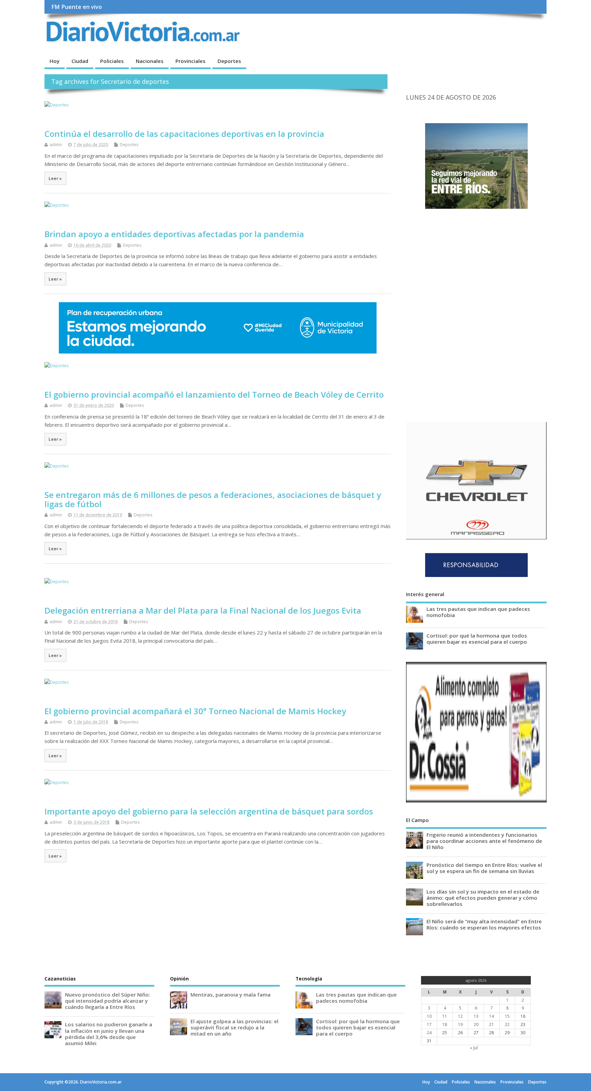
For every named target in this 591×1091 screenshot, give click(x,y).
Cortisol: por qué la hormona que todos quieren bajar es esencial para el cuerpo (476, 638)
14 (491, 1016)
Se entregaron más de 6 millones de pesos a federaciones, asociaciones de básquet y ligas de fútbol (212, 499)
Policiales (112, 60)
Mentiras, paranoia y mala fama (231, 994)
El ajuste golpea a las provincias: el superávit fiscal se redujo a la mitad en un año (234, 1027)
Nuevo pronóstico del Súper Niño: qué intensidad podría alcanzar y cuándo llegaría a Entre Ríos (107, 1000)
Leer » (55, 178)
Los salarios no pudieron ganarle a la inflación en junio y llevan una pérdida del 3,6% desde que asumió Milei (108, 1034)
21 (491, 1024)
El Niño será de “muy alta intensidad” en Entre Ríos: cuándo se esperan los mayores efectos (484, 924)
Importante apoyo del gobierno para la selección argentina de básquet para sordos (208, 811)
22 (507, 1024)
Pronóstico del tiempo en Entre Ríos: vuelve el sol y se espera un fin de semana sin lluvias (484, 867)
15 (507, 1016)
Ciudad (79, 60)
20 (476, 1024)
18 (444, 1024)
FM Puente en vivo (76, 7)
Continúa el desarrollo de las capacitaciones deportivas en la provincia (184, 133)
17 (429, 1024)
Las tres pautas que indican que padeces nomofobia (478, 611)
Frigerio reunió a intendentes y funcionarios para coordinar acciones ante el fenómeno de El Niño (484, 840)
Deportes (229, 60)
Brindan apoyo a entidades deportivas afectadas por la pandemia (175, 234)
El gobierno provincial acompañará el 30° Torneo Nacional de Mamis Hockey (195, 711)
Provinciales (190, 60)
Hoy (55, 60)
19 (460, 1024)
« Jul (474, 1048)
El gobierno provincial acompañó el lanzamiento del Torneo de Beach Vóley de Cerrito (214, 394)
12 (460, 1016)
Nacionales (149, 60)
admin (56, 144)
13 (476, 1016)
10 (429, 1016)
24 (429, 1033)
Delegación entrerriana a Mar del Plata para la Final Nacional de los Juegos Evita (202, 610)
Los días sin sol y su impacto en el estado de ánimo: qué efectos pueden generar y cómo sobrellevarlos (482, 897)
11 (444, 1016)
